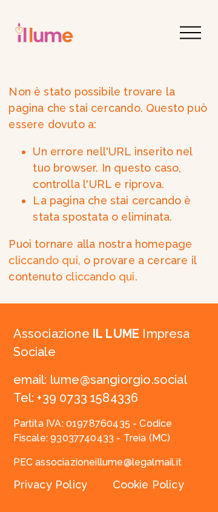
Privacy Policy (50, 484)
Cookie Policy (148, 484)
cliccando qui (43, 260)
